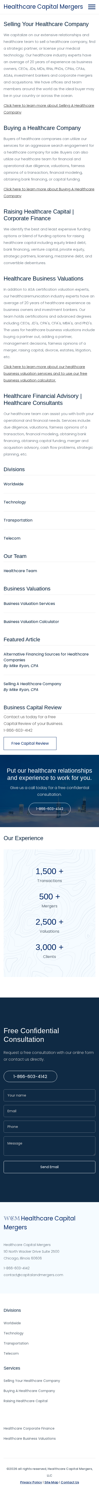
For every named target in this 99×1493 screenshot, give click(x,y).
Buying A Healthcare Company (29, 1390)
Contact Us (70, 1482)
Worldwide (14, 484)
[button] (91, 6)
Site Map (51, 1482)
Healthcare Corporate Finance (29, 1428)
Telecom (12, 538)
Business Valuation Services (29, 603)
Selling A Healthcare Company (32, 686)
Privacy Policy (31, 1482)
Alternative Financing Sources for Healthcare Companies (46, 660)
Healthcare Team (20, 571)
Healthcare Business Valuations (30, 1438)
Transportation (18, 520)
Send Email (49, 1167)
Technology (15, 502)
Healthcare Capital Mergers (43, 7)
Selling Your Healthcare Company (32, 1380)
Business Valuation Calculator (31, 621)
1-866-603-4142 (49, 808)
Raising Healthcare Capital (26, 1401)
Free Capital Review (30, 743)
